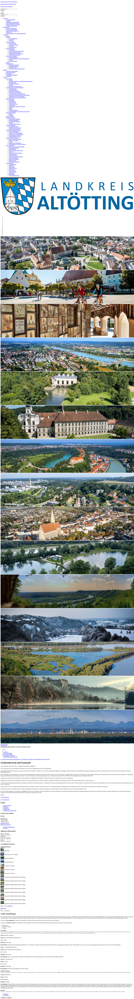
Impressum (5, 806)
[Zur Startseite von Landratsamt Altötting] (67, 214)
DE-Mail (5, 828)
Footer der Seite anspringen (7, 6)
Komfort (4, 928)
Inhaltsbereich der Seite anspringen (8, 4)
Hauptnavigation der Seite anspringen (9, 1)
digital (10, 906)
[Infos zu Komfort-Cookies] (6, 928)
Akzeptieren (3, 997)
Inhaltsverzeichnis (7, 805)
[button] (5, 18)
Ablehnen (9, 997)
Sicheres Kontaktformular (9, 827)
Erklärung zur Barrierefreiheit (9, 810)
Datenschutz (6, 808)
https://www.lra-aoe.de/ (6, 824)
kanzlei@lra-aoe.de (5, 823)
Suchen (2, 9)
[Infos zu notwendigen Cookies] (8, 925)
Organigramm (6, 809)
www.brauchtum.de (5, 799)
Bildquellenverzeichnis (5, 846)
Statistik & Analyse (6, 926)
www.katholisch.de (5, 797)
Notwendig (4, 925)
